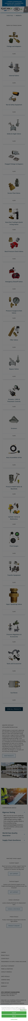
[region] (14, 1013)
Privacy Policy (23, 1009)
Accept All (14, 1012)
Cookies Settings (14, 1019)
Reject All (14, 1016)
